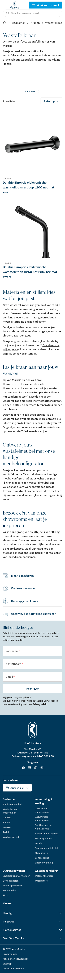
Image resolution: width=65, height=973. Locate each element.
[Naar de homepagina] (14, 5)
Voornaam (12, 651)
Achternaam (14, 663)
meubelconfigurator (15, 478)
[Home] (4, 23)
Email (9, 676)
